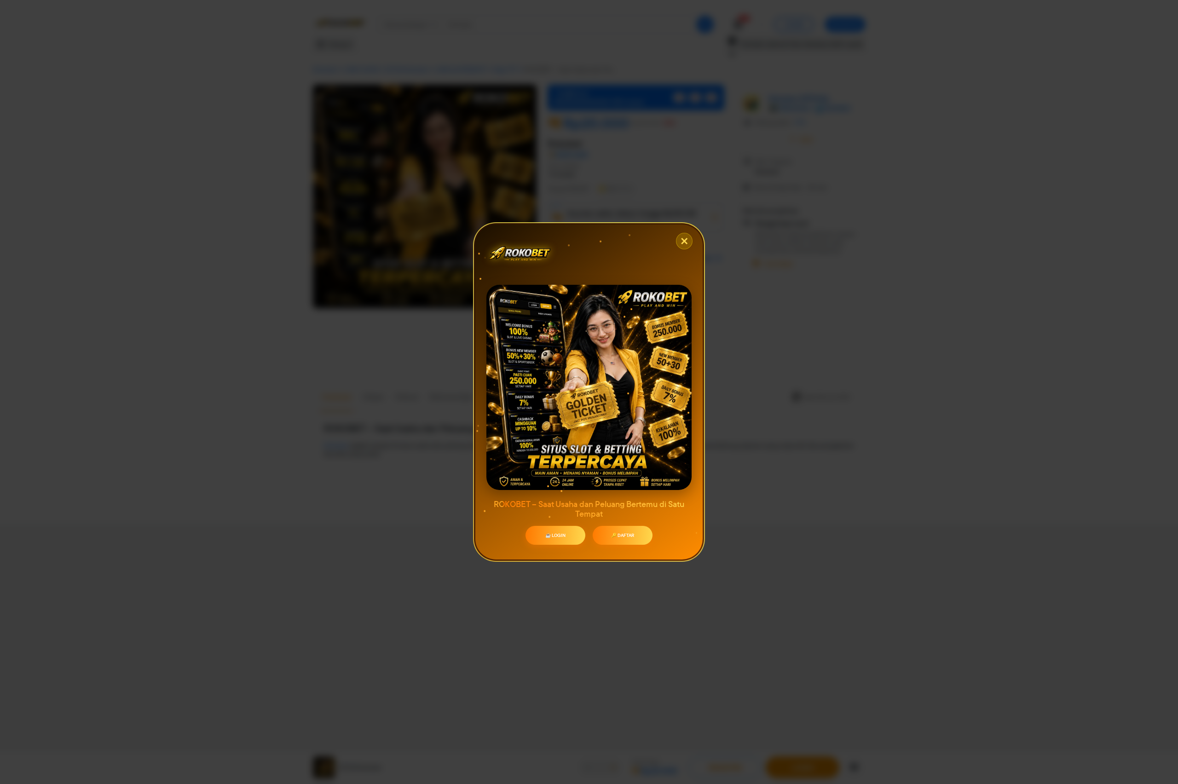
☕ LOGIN (555, 535)
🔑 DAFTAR (622, 535)
